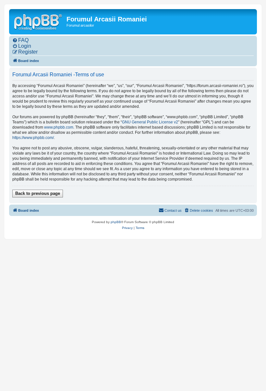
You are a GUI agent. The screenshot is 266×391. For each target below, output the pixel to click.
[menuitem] (20, 40)
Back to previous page (37, 193)
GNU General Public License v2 (150, 122)
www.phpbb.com (58, 127)
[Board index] (38, 21)
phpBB (116, 222)
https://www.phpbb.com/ (33, 137)
